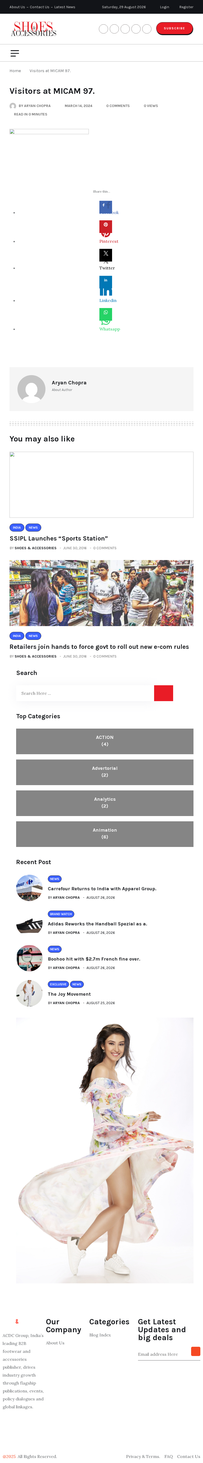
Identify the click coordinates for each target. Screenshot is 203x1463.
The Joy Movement (69, 994)
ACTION (105, 740)
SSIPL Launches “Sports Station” (59, 538)
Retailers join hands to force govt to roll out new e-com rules (99, 646)
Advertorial (105, 771)
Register (185, 7)
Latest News (64, 7)
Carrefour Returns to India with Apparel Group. (102, 889)
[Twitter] (105, 255)
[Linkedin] (105, 282)
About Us (17, 7)
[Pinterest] (105, 226)
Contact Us (39, 7)
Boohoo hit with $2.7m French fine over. (94, 959)
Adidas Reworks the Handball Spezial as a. (97, 924)
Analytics (105, 802)
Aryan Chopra (66, 897)
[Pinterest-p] (23, 1438)
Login (164, 7)
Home (16, 70)
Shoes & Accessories (36, 548)
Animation (105, 833)
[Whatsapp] (105, 314)
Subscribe (174, 28)
